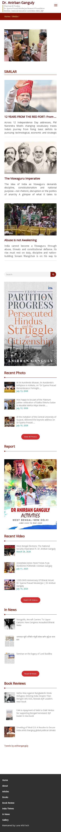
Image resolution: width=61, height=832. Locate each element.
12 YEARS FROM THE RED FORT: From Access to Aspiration (30, 117)
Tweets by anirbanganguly (16, 745)
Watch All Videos (30, 600)
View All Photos (30, 436)
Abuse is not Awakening (20, 240)
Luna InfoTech (22, 825)
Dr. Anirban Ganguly (18, 2)
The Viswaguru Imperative (22, 178)
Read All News (30, 673)
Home (7, 16)
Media (15, 16)
